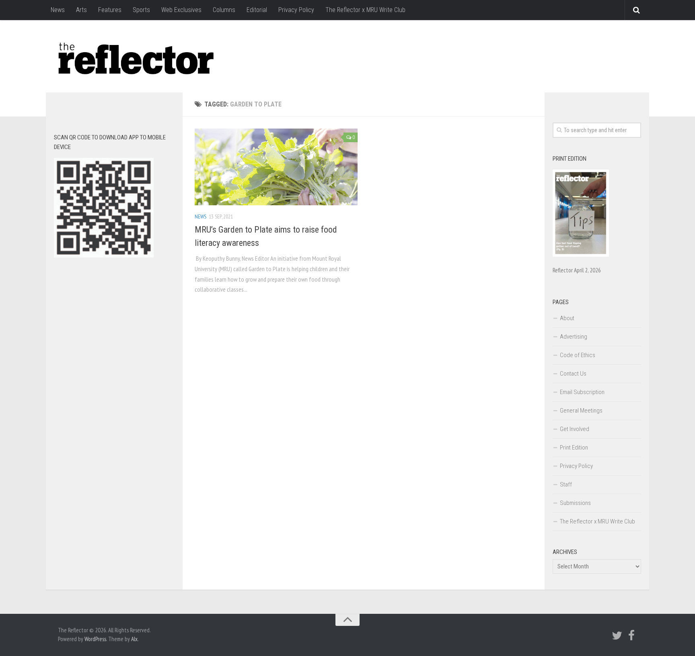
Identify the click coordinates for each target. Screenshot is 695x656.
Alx (134, 639)
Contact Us (573, 373)
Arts (81, 10)
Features (109, 10)
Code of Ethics (577, 355)
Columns (224, 10)
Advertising (573, 336)
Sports (141, 10)
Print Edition (574, 447)
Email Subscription (582, 392)
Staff (566, 484)
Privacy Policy (296, 10)
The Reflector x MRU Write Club (365, 10)
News (58, 10)
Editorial (257, 10)
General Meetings (581, 410)
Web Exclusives (181, 10)
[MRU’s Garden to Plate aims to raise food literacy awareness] (276, 167)
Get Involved (574, 429)
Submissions (575, 503)
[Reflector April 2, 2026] (581, 254)
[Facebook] (631, 635)
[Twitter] (617, 635)
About (567, 318)
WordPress (95, 639)
